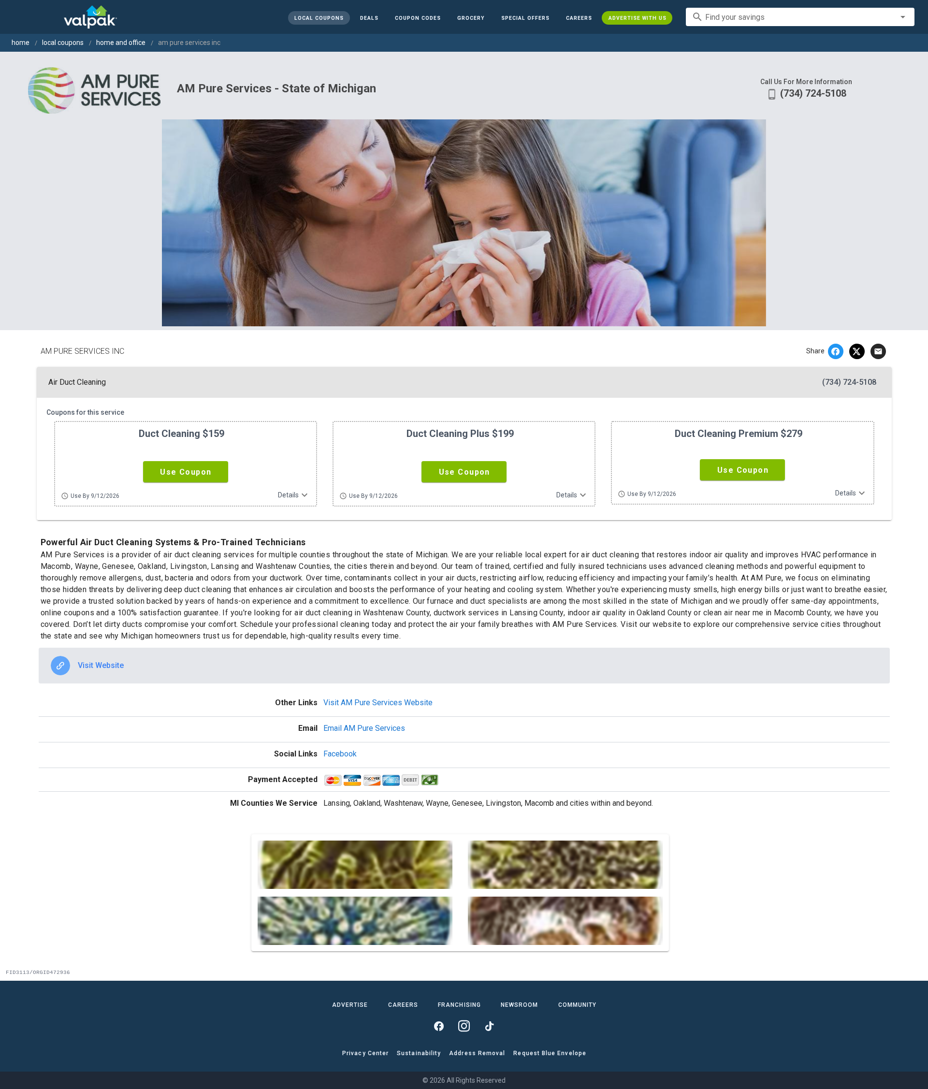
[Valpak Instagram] (464, 1026)
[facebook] (835, 351)
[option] (464, 666)
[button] (524, 18)
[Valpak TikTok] (489, 1026)
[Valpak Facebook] (439, 1026)
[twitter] (857, 351)
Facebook (340, 753)
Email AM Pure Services (364, 728)
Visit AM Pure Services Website (378, 702)
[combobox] (800, 17)
